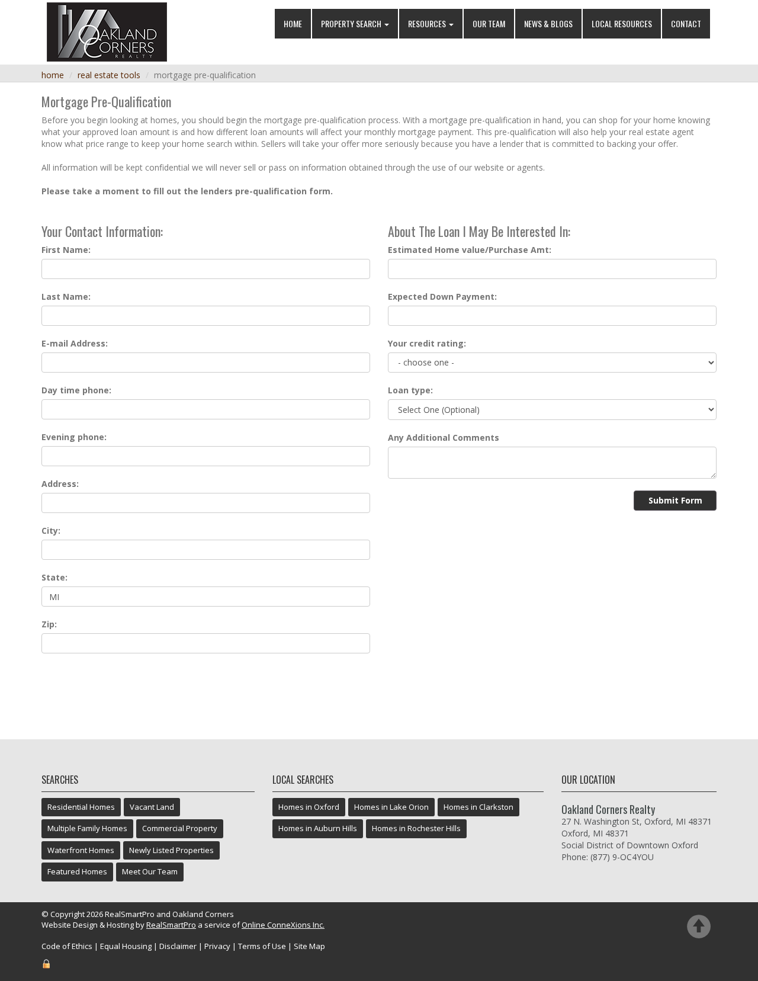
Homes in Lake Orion (391, 807)
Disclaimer (178, 946)
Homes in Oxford (308, 807)
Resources (428, 23)
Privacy (217, 946)
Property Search (352, 23)
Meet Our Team (150, 871)
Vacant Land (152, 807)
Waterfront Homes (80, 850)
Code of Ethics (66, 946)
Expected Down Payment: (442, 296)
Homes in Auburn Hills (317, 828)
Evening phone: (74, 437)
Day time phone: (76, 390)
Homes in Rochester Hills (416, 828)
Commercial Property (179, 828)
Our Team (489, 23)
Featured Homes (77, 871)
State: (54, 577)
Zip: (49, 624)
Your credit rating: (427, 343)
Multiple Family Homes (87, 828)
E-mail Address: (74, 343)
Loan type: (410, 390)
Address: (60, 483)
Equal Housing (126, 946)
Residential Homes (81, 807)
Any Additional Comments (443, 437)
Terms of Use (262, 946)
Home (293, 23)
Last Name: (66, 296)
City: (50, 530)
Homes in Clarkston (478, 807)
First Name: (66, 249)
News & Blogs (548, 23)
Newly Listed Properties (171, 850)
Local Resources (622, 23)
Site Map (309, 946)
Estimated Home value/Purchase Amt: (469, 249)
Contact (686, 23)
